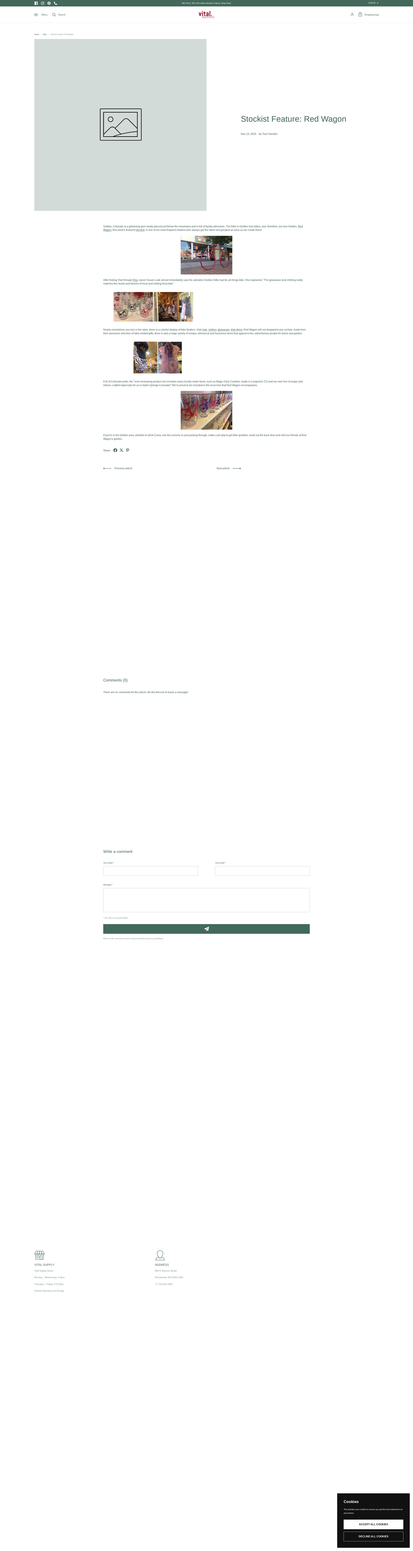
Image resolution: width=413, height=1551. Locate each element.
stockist (140, 230)
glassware (224, 329)
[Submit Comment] (206, 929)
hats (204, 329)
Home (36, 34)
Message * (108, 885)
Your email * (220, 863)
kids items (236, 329)
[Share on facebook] (115, 450)
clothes (212, 329)
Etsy (135, 280)
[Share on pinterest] (128, 450)
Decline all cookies (373, 1536)
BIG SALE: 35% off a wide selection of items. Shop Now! (206, 3)
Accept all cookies (373, 1524)
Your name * (108, 863)
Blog (44, 34)
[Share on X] (121, 450)
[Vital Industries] (206, 14)
